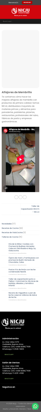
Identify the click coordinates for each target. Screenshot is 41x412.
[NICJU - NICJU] (21, 12)
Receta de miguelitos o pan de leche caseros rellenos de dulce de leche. (23, 295)
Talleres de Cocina (10, 237)
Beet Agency (33, 409)
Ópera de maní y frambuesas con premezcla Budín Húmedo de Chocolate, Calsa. (24, 260)
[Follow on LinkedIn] (9, 391)
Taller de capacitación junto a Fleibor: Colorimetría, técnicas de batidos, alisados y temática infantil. (23, 282)
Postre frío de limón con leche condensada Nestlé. (22, 270)
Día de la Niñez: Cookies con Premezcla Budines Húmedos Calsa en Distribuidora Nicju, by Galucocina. (22, 247)
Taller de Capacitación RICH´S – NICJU (30, 209)
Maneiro (22, 409)
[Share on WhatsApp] (16, 197)
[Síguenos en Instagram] (6, 391)
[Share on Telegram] (25, 197)
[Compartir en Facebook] (20, 197)
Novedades (7, 223)
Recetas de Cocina (10, 228)
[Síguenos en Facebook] (4, 391)
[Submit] (37, 21)
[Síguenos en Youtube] (12, 391)
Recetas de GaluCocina (12, 232)
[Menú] (3, 12)
